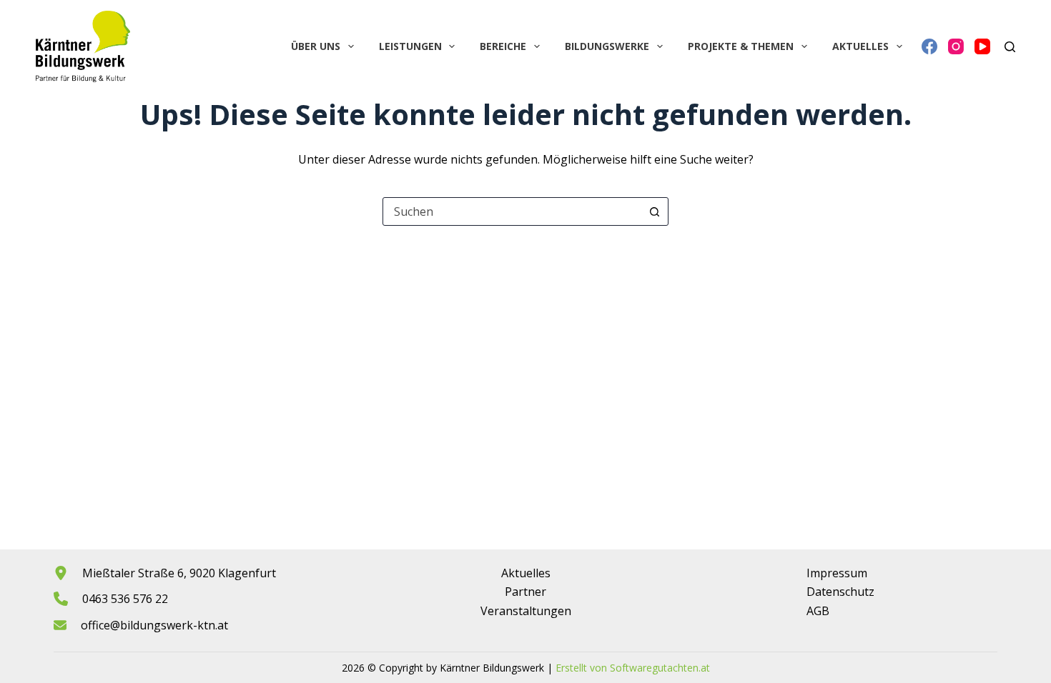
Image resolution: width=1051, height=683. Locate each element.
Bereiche (503, 46)
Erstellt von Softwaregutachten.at (633, 667)
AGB (817, 611)
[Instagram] (956, 46)
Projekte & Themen (741, 46)
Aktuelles (860, 46)
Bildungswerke (607, 46)
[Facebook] (929, 46)
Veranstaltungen (525, 611)
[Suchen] (1010, 46)
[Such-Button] (654, 211)
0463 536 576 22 (125, 599)
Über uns (315, 46)
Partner (525, 591)
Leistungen (410, 46)
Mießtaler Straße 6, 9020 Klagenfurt (179, 573)
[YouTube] (982, 46)
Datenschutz (840, 591)
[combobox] (512, 211)
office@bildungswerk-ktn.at (154, 625)
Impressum (836, 573)
